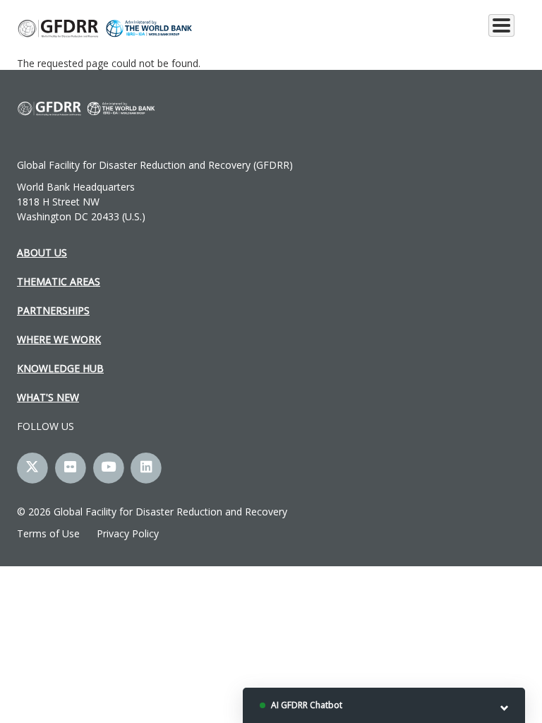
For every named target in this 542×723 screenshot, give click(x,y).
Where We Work (59, 339)
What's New (48, 397)
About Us (42, 252)
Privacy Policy (128, 533)
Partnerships (53, 310)
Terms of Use (48, 533)
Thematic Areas (58, 281)
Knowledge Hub (60, 368)
